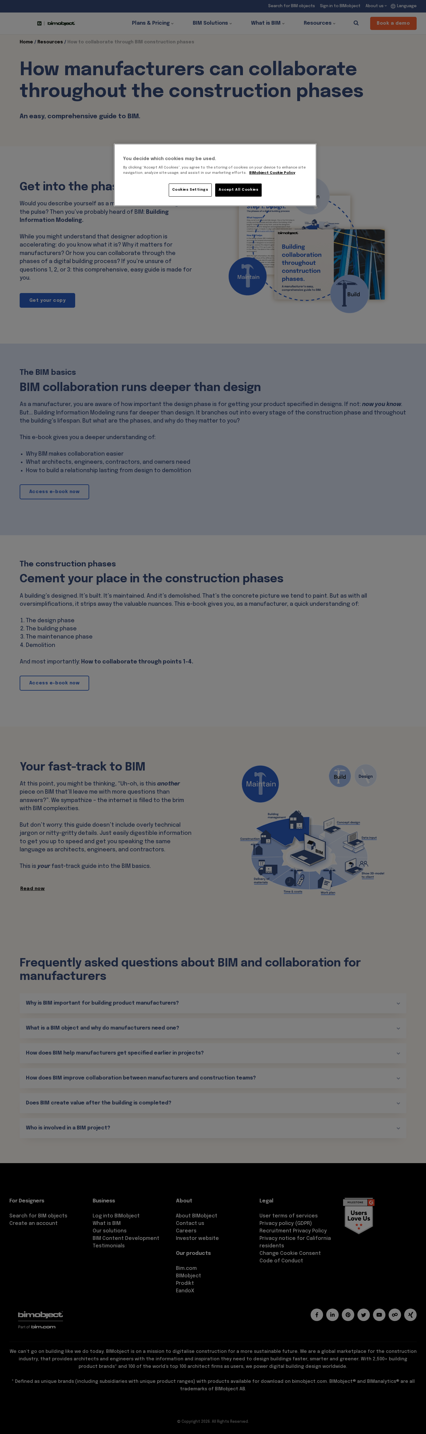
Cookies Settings (190, 190)
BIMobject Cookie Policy (272, 173)
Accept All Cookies (238, 190)
